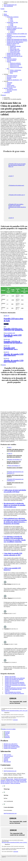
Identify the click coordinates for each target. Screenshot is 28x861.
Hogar (5, 14)
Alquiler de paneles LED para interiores (13, 355)
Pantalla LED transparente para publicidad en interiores (15, 685)
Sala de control (10, 85)
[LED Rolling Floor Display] (9, 333)
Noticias (9, 61)
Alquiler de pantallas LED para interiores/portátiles (14, 28)
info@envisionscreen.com (10, 4)
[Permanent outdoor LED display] (7, 345)
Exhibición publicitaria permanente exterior (15, 687)
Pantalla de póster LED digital (14, 467)
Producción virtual (11, 87)
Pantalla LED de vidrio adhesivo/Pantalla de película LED (15, 42)
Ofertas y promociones (15, 70)
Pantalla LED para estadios (13, 53)
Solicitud (6, 759)
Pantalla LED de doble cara (13, 54)
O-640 (11, 21)
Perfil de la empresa (11, 59)
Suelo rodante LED (15, 51)
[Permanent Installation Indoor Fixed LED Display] (7, 339)
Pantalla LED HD (10, 780)
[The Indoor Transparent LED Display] (15, 473)
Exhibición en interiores (13, 17)
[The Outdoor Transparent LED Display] (15, 480)
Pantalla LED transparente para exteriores (17, 40)
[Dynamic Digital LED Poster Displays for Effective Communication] (9, 447)
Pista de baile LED (14, 49)
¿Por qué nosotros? (11, 60)
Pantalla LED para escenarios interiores (14, 682)
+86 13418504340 (8, 6)
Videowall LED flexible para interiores (14, 693)
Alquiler (9, 84)
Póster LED (13, 47)
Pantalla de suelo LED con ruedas (13, 335)
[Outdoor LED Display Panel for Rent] (6, 358)
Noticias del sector (14, 65)
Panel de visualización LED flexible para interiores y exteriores (14, 463)
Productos (6, 15)
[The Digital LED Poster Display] (13, 465)
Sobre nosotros (7, 57)
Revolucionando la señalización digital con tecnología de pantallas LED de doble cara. (14, 505)
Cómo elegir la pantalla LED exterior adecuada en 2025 (13, 554)
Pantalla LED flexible (15, 46)
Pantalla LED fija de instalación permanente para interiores (13, 342)
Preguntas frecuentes (12, 89)
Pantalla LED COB (11, 26)
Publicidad (9, 82)
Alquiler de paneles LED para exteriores (13, 361)
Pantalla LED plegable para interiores (14, 679)
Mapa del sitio (9, 779)
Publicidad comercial (12, 75)
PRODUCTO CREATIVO (10, 744)
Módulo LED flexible (10, 676)
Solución (6, 760)
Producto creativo (11, 45)
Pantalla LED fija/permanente (11, 745)
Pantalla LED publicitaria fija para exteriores (13, 690)
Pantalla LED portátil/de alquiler (12, 746)
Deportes (9, 78)
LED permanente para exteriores (13, 692)
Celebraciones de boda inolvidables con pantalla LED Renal (15, 491)
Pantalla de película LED (7, 781)
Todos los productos (15, 783)
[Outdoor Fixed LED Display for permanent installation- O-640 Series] (5, 326)
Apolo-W (12, 31)
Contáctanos (7, 92)
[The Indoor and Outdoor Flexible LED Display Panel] (14, 459)
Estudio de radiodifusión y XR (14, 79)
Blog (8, 68)
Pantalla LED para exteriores (12, 680)
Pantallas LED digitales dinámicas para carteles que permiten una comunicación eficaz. (15, 451)
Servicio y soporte (8, 88)
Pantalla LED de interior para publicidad (15, 678)
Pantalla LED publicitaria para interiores (15, 683)
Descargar (9, 91)
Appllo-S (12, 32)
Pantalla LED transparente (10, 748)
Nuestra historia (14, 71)
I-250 (11, 19)
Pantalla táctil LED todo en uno (14, 56)
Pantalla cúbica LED (15, 50)
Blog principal (7, 761)
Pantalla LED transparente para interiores (17, 39)
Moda (11, 73)
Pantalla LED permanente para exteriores (11, 349)
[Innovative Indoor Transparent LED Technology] (9, 453)
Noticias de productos (15, 63)
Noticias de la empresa (15, 64)
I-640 (11, 18)
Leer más (6, 324)
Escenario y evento (11, 77)
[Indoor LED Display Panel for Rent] (6, 352)
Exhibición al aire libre (12, 22)
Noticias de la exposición (16, 67)
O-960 (11, 23)
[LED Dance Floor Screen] (6, 315)
